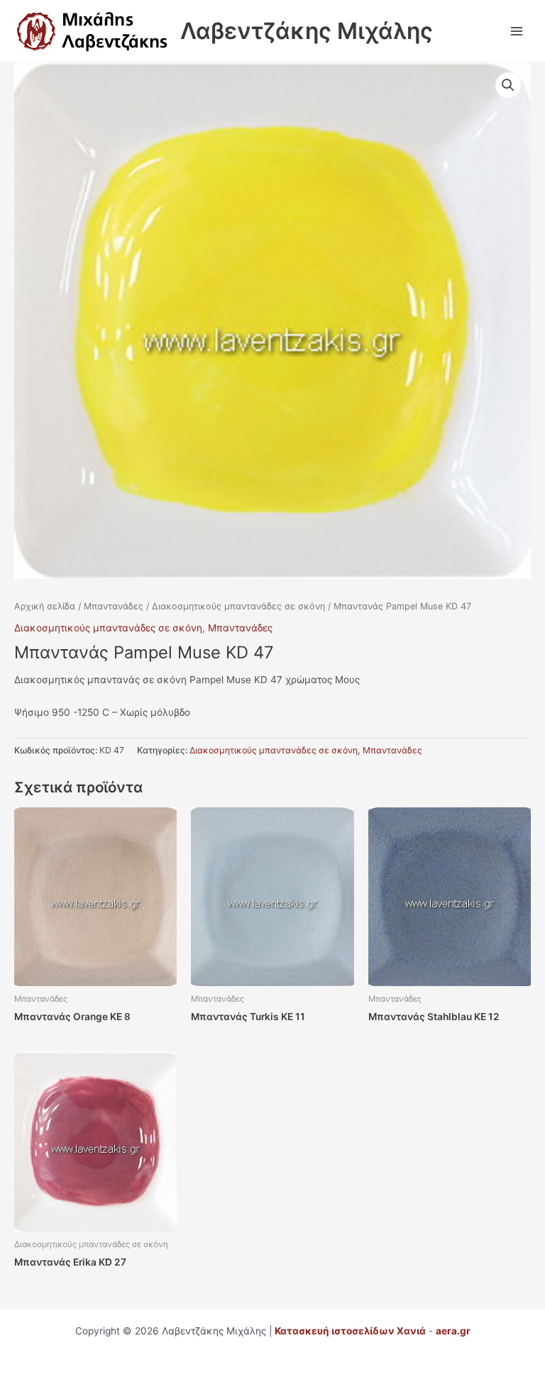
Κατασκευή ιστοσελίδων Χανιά (350, 1331)
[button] (508, 85)
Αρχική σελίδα (44, 606)
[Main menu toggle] (517, 31)
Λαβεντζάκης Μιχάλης (306, 31)
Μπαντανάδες (113, 606)
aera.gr (453, 1331)
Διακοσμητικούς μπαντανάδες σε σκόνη (238, 606)
